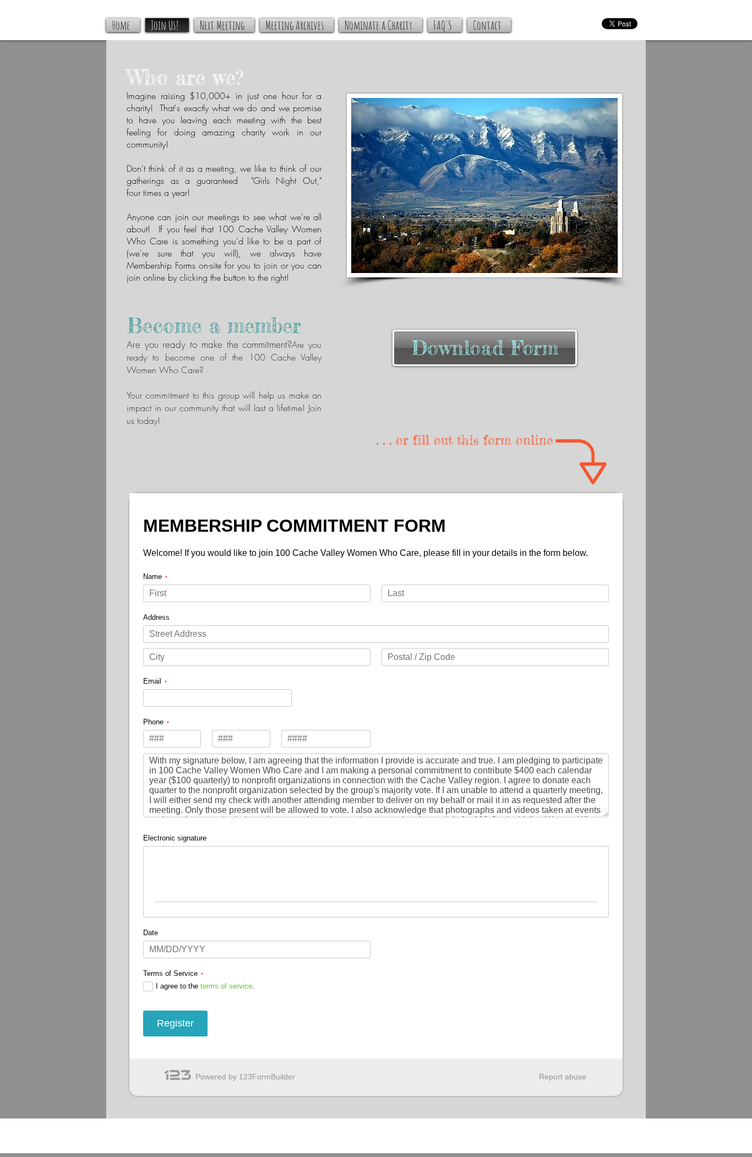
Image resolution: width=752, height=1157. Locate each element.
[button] (236, 990)
